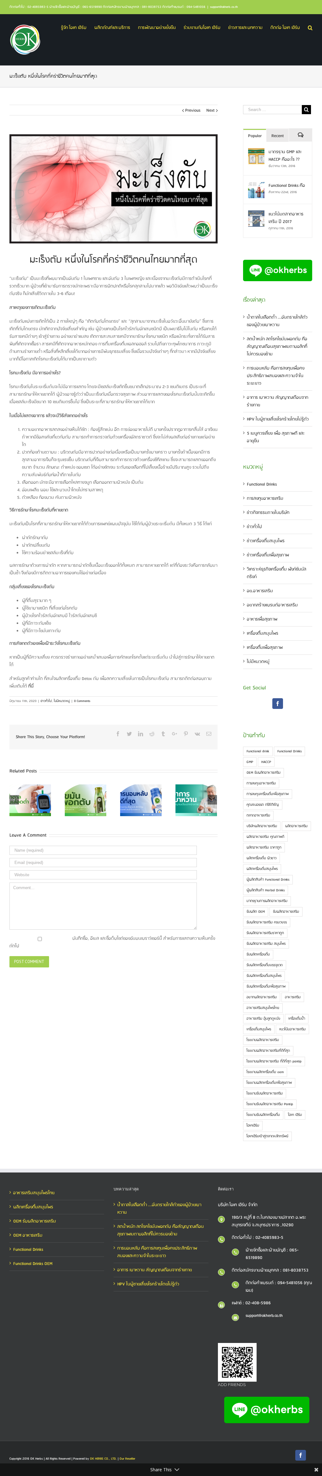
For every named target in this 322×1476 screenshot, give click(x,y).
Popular (255, 136)
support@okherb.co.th (224, 7)
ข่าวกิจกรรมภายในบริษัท (268, 512)
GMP (250, 762)
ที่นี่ (31, 686)
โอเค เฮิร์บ (295, 1115)
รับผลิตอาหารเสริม (286, 912)
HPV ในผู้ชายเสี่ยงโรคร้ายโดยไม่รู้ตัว (278, 419)
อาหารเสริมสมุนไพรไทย (263, 1008)
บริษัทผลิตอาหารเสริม (262, 826)
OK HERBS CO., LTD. (103, 1459)
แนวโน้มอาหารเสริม (292, 1029)
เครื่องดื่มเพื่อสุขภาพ (265, 647)
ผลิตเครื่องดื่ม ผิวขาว (261, 858)
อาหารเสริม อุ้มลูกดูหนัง (263, 1019)
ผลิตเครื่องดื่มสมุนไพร (262, 869)
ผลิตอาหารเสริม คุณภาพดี (265, 837)
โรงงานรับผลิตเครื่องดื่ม (263, 1115)
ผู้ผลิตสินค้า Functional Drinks (268, 880)
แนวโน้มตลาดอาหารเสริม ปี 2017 (286, 218)
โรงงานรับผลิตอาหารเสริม (265, 1093)
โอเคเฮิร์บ (253, 1125)
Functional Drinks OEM (33, 1263)
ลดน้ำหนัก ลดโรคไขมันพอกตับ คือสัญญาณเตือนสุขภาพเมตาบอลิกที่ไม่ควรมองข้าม (277, 346)
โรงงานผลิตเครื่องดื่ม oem (265, 1072)
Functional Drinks (262, 484)
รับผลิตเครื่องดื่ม (258, 954)
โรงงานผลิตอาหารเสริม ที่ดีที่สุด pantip (274, 1061)
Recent (277, 136)
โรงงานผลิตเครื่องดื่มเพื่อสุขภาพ (269, 1083)
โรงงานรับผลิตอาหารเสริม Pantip (270, 1104)
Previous (192, 110)
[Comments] (300, 135)
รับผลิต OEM (256, 912)
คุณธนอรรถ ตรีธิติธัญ (263, 805)
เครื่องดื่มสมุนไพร (262, 633)
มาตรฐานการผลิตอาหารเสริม (267, 901)
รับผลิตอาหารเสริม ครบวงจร (267, 922)
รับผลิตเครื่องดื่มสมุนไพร (264, 976)
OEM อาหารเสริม (27, 1235)
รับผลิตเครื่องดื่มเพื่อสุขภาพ (266, 986)
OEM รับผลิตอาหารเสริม (263, 773)
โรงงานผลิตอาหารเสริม (263, 1040)
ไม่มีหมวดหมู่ (62, 701)
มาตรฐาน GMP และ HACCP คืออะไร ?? (285, 155)
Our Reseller (127, 1459)
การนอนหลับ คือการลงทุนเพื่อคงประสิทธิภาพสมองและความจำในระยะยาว (275, 376)
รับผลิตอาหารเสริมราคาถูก (265, 933)
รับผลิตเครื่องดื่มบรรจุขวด (265, 965)
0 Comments (82, 701)
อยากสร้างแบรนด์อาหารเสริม (272, 605)
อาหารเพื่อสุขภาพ (262, 619)
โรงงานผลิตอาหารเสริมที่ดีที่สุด (268, 1051)
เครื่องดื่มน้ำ (296, 1019)
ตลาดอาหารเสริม (258, 815)
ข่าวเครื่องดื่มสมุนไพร (266, 541)
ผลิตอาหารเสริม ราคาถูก (264, 847)
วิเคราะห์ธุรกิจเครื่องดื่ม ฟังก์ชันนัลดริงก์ (276, 573)
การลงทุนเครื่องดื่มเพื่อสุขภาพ (268, 794)
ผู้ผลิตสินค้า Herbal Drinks (266, 890)
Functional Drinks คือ (287, 185)
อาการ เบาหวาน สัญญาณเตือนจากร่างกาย (154, 1270)
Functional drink (258, 751)
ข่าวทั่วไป (46, 701)
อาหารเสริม (293, 997)
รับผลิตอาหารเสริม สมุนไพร (266, 944)
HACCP (266, 762)
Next (210, 110)
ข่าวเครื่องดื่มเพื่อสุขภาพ (268, 555)
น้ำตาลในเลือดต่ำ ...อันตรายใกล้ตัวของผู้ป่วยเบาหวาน (277, 321)
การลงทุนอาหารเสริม (265, 498)
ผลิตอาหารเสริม (296, 826)
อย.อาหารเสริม (260, 591)
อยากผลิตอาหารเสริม (262, 997)
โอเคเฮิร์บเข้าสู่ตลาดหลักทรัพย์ (267, 1136)
